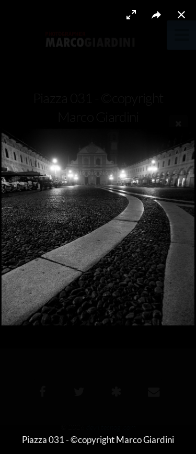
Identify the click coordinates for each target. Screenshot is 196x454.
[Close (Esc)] (181, 14)
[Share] (156, 14)
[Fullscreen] (131, 14)
